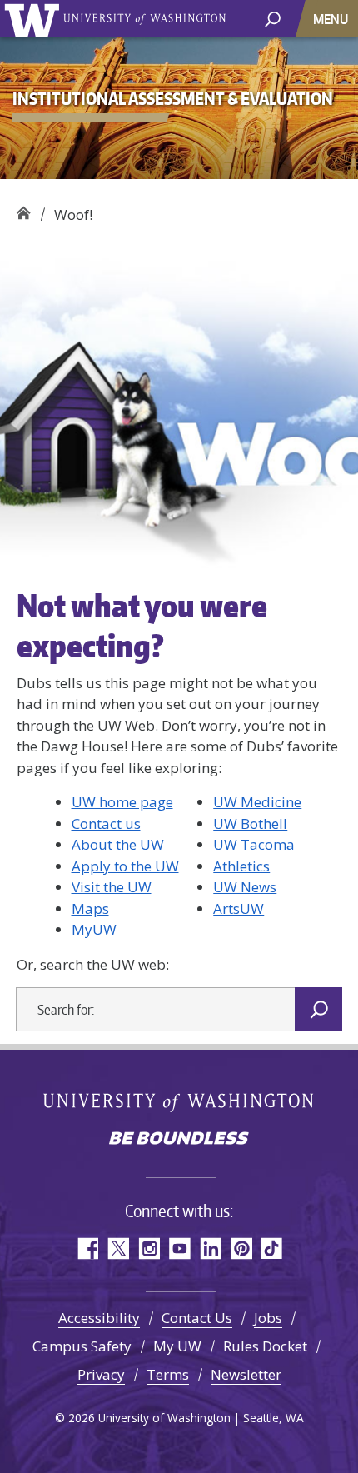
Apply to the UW (125, 866)
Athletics (241, 866)
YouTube (179, 1248)
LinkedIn (210, 1248)
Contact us (106, 823)
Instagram (148, 1248)
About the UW (118, 844)
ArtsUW (238, 908)
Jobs (268, 1317)
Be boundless (179, 1140)
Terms (168, 1374)
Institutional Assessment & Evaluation (22, 209)
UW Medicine (257, 801)
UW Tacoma (254, 844)
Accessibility (99, 1317)
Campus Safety (82, 1346)
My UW (177, 1346)
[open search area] (272, 18)
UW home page (122, 801)
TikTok (272, 1248)
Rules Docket (265, 1346)
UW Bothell (250, 823)
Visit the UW (112, 886)
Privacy (101, 1374)
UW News (244, 886)
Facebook (87, 1248)
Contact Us (197, 1317)
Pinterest (241, 1248)
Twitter (118, 1248)
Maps (90, 908)
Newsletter (246, 1374)
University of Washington (34, 18)
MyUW (94, 929)
